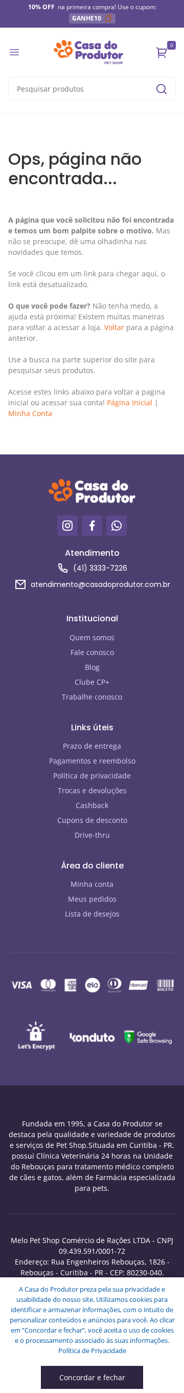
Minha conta (92, 884)
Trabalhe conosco (92, 697)
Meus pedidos (92, 899)
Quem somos (92, 637)
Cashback (92, 805)
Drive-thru (92, 835)
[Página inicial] (88, 52)
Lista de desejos (92, 914)
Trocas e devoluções (92, 790)
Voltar (114, 327)
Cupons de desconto (92, 820)
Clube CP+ (92, 682)
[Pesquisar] (161, 89)
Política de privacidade (92, 775)
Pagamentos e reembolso (92, 761)
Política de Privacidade (92, 1350)
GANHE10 (86, 18)
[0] (162, 52)
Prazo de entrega (92, 746)
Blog (92, 667)
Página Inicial (129, 402)
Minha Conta (30, 413)
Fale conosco (92, 652)
